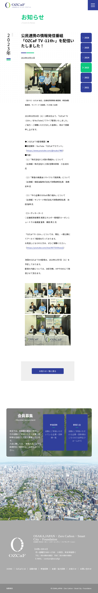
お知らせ (72, 568)
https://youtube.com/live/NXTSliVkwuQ (45, 247)
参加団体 (44, 568)
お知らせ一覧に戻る (47, 371)
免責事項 (9, 588)
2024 (86, 57)
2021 (86, 87)
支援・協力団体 (58, 568)
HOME (9, 568)
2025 (86, 47)
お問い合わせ (85, 568)
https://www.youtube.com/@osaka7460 (45, 150)
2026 (86, 37)
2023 (86, 67)
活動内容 (33, 568)
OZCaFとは (21, 568)
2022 (86, 77)
